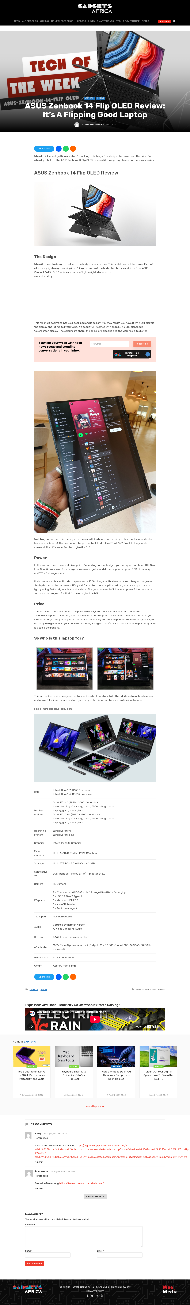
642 (81, 1095)
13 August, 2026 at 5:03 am (63, 1172)
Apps (17, 21)
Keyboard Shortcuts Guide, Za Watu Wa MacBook (74, 1075)
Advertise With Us (83, 1287)
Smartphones (105, 21)
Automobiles (30, 21)
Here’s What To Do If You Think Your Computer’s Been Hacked (116, 1075)
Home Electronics (62, 21)
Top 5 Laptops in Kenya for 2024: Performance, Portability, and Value (31, 1075)
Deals (145, 21)
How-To (74, 1067)
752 (41, 1095)
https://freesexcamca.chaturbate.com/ (81, 1183)
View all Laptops (93, 1106)
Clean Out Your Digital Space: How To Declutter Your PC (159, 1075)
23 (125, 1095)
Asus (139, 989)
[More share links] (73, 149)
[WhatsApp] (66, 149)
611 (166, 1095)
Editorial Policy (120, 1287)
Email (100, 1251)
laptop (153, 989)
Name (28, 1251)
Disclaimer (102, 1287)
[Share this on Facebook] (59, 149)
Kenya (146, 989)
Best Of (31, 1067)
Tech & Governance (128, 21)
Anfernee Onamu (93, 124)
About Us (65, 1287)
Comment (30, 1224)
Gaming (44, 21)
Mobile (100, 98)
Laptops (81, 21)
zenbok (162, 989)
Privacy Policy (95, 1291)
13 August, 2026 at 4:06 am (55, 1134)
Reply (40, 1162)
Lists (91, 21)
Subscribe (165, 21)
